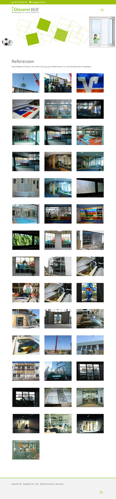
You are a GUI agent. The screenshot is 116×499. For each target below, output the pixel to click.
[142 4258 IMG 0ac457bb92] (58, 170)
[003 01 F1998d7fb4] (90, 406)
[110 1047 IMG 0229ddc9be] (58, 327)
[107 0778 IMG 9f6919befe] (58, 354)
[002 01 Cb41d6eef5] (58, 432)
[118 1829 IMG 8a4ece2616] (58, 275)
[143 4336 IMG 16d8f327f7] (90, 118)
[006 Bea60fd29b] (90, 380)
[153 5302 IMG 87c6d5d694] (58, 91)
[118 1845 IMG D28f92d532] (58, 249)
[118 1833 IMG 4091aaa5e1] (25, 275)
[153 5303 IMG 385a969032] (25, 91)
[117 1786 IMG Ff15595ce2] (90, 275)
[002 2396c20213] (25, 432)
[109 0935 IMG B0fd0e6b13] (25, 354)
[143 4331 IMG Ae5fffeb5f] (90, 144)
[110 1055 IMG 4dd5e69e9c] (90, 301)
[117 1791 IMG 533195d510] (25, 301)
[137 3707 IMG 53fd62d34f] (25, 196)
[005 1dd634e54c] (25, 406)
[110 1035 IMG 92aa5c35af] (25, 327)
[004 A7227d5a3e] (58, 406)
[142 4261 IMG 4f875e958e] (90, 170)
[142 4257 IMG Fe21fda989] (58, 196)
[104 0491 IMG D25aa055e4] (25, 380)
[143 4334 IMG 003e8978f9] (58, 144)
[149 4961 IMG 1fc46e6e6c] (90, 91)
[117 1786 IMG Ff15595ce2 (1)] (58, 301)
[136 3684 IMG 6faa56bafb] (90, 196)
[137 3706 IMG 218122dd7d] (25, 222)
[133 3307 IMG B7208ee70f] (90, 222)
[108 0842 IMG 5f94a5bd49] (90, 327)
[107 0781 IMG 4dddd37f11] (90, 354)
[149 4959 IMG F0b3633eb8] (25, 118)
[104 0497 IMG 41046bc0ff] (58, 380)
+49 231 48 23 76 (20, 2)
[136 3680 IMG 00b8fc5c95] (25, 249)
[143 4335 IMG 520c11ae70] (25, 144)
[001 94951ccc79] (90, 432)
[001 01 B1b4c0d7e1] (25, 458)
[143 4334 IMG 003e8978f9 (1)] (25, 170)
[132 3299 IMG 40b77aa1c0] (90, 249)
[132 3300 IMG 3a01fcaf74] (58, 222)
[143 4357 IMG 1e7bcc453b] (58, 118)
